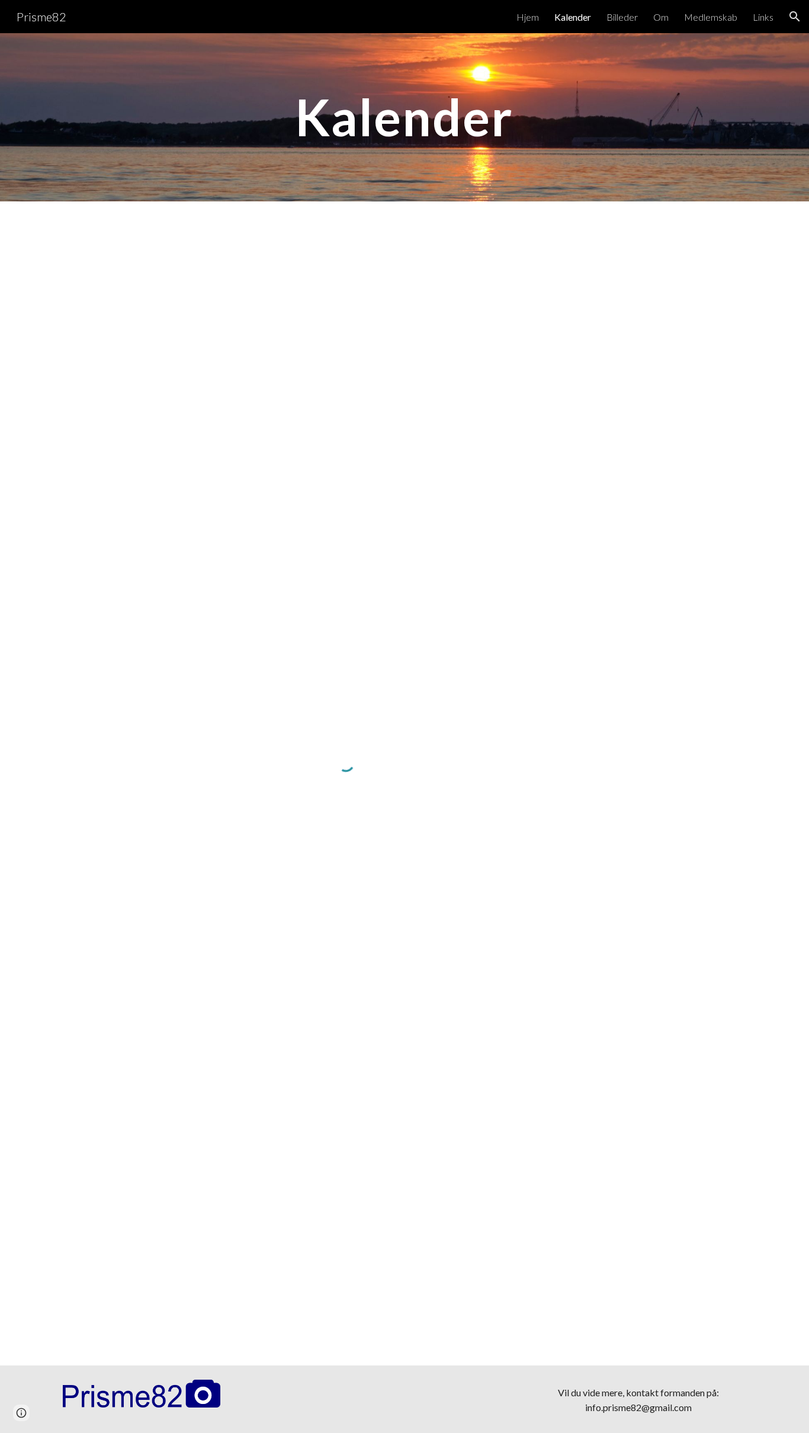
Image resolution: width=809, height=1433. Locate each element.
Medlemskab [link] (710, 17)
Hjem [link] (527, 17)
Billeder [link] (622, 17)
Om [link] (661, 17)
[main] (404, 117)
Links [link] (763, 17)
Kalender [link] (572, 17)
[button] (795, 16)
